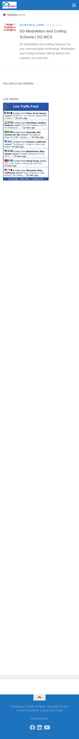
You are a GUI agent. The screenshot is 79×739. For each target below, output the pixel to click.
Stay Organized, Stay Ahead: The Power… (24, 174)
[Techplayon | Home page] (12, 5)
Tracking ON (37, 179)
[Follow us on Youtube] (46, 727)
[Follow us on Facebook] (32, 727)
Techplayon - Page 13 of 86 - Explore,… (23, 135)
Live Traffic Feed (25, 106)
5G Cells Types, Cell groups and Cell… (24, 163)
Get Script (13, 179)
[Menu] (74, 5)
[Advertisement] (39, 15)
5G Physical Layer (32, 25)
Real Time (24, 179)
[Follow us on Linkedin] (39, 727)
